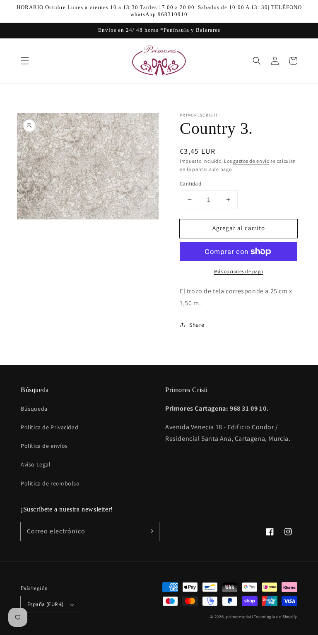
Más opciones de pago (238, 271)
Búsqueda (34, 408)
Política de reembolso (50, 483)
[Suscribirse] (150, 531)
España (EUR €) (45, 604)
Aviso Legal (36, 464)
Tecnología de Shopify (275, 616)
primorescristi (239, 616)
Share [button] (197, 324)
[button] (25, 61)
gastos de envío (251, 161)
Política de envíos (44, 445)
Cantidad (190, 183)
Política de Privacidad (49, 427)
